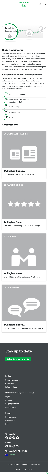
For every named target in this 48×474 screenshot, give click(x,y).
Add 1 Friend (14, 112)
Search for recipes (12, 380)
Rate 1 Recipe (15, 107)
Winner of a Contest (17, 95)
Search (8, 413)
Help (30, 469)
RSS (6, 424)
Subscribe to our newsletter (18, 359)
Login (7, 397)
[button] (2, 4)
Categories (9, 383)
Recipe (8, 376)
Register (8, 400)
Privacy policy (21, 469)
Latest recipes (11, 387)
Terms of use (35, 464)
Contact (25, 464)
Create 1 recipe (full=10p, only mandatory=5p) (21, 100)
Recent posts (10, 407)
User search (10, 420)
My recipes (19, 393)
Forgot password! (12, 404)
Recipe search (11, 417)
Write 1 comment (16, 118)
